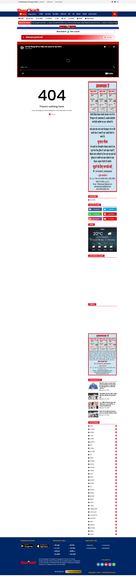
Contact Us (106, 545)
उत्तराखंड (103, 432)
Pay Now (109, 37)
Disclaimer (106, 548)
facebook (96, 209)
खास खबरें (73, 554)
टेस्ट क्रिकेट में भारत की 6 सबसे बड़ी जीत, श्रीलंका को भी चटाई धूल (107, 395)
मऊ (103, 486)
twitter (111, 209)
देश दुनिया (57, 554)
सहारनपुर (103, 525)
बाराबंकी (103, 480)
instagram (96, 219)
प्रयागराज (103, 467)
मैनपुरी (103, 499)
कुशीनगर (103, 442)
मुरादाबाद (103, 496)
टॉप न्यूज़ (57, 545)
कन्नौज (103, 439)
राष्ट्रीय (41, 14)
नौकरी (103, 458)
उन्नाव (103, 435)
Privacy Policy (59, 2)
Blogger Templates (14, 576)
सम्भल (103, 521)
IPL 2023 (57, 548)
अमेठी (103, 426)
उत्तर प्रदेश (48, 14)
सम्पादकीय (92, 200)
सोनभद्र (103, 531)
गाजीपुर (103, 448)
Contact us (50, 2)
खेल (69, 14)
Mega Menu (32, 14)
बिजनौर (103, 483)
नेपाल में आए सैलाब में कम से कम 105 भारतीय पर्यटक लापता (108, 412)
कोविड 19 (72, 551)
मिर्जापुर (103, 493)
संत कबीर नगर (103, 515)
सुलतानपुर (103, 528)
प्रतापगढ (103, 464)
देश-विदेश (56, 14)
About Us (42, 2)
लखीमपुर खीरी (103, 509)
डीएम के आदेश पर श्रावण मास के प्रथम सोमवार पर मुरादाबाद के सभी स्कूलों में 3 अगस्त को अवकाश (107, 386)
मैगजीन (72, 545)
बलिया (103, 477)
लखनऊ (103, 505)
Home (24, 14)
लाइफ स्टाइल (92, 14)
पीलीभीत (103, 461)
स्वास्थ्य (78, 14)
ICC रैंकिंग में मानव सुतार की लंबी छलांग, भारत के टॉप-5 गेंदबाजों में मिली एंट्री (107, 404)
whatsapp (96, 214)
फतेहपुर (103, 470)
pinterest (111, 214)
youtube (111, 219)
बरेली (103, 474)
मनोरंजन (63, 14)
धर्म (73, 14)
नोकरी (84, 14)
